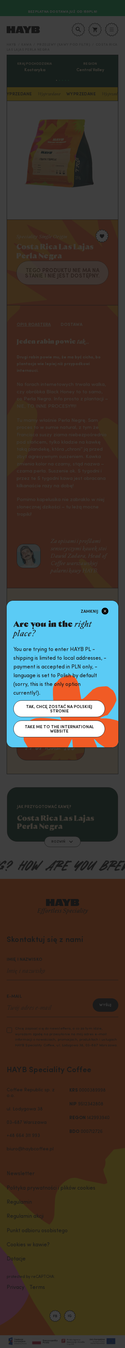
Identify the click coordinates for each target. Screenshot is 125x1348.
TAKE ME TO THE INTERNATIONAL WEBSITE (59, 728)
